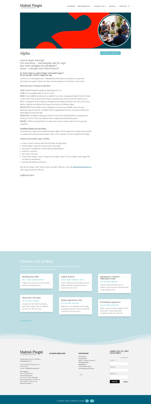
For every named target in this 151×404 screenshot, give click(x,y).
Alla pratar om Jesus (31, 297)
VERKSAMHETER (83, 6)
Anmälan (35, 280)
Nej (92, 401)
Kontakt (123, 6)
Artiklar (75, 303)
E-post (112, 360)
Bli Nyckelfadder (84, 362)
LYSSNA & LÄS (99, 6)
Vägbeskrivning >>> (26, 361)
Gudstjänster (83, 358)
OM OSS (112, 6)
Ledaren (36, 301)
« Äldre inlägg (25, 321)
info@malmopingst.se (32, 368)
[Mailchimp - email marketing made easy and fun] (126, 383)
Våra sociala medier (85, 366)
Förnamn (113, 367)
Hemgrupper (82, 356)
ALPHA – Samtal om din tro (87, 360)
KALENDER (71, 6)
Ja (87, 401)
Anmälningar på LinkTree (86, 368)
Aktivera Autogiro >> (26, 383)
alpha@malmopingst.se (82, 167)
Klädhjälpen (82, 364)
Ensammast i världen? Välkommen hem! (110, 277)
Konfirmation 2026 (30, 276)
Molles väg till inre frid (71, 300)
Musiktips (114, 305)
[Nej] (148, 401)
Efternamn (113, 374)
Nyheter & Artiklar (110, 53)
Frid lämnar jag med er (110, 302)
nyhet (42, 280)
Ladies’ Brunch (68, 276)
